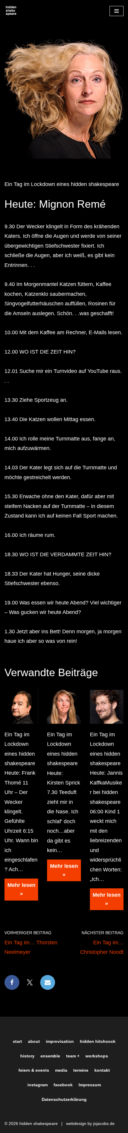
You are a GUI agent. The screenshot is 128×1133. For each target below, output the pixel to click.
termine (80, 1070)
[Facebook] (11, 982)
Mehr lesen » (19, 891)
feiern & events (33, 1070)
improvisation (60, 1041)
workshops (96, 1056)
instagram (37, 1084)
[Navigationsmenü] (117, 11)
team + (72, 1056)
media (61, 1070)
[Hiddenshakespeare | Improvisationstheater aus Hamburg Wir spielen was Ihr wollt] (11, 11)
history (27, 1056)
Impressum (90, 1084)
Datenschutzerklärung (64, 1099)
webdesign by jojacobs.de (90, 1123)
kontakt (102, 1070)
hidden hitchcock (97, 1041)
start (17, 1041)
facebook (63, 1084)
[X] (29, 982)
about (34, 1041)
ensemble (50, 1056)
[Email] (47, 982)
